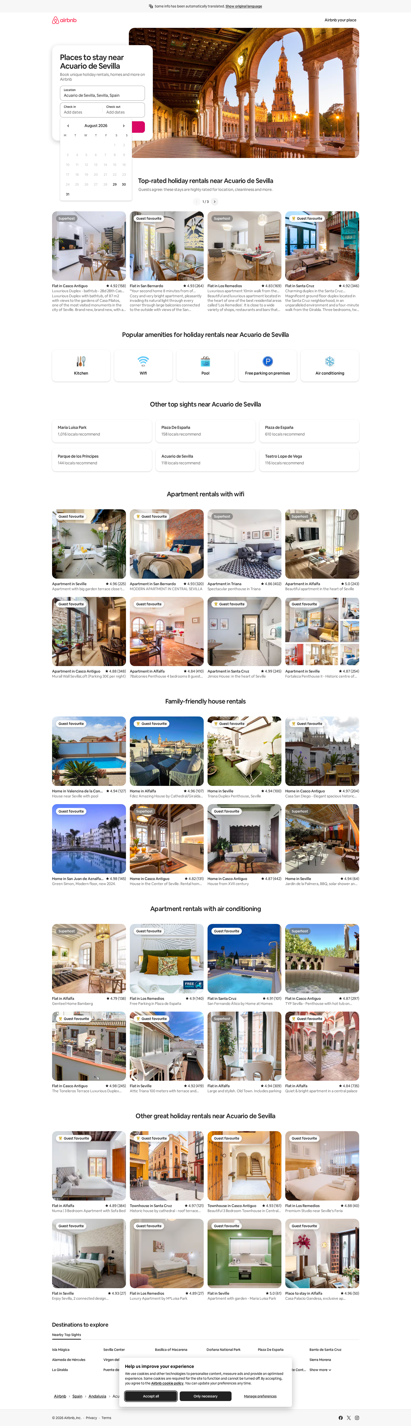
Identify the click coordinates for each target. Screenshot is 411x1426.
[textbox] (81, 112)
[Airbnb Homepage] (64, 20)
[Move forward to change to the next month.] (123, 125)
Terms (106, 1418)
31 (67, 194)
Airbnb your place (340, 20)
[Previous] (197, 202)
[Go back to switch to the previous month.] (68, 125)
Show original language (244, 6)
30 (124, 184)
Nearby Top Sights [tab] (66, 1335)
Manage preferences (260, 1396)
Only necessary (206, 1396)
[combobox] (102, 95)
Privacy (91, 1418)
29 (115, 184)
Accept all (151, 1396)
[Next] (214, 202)
